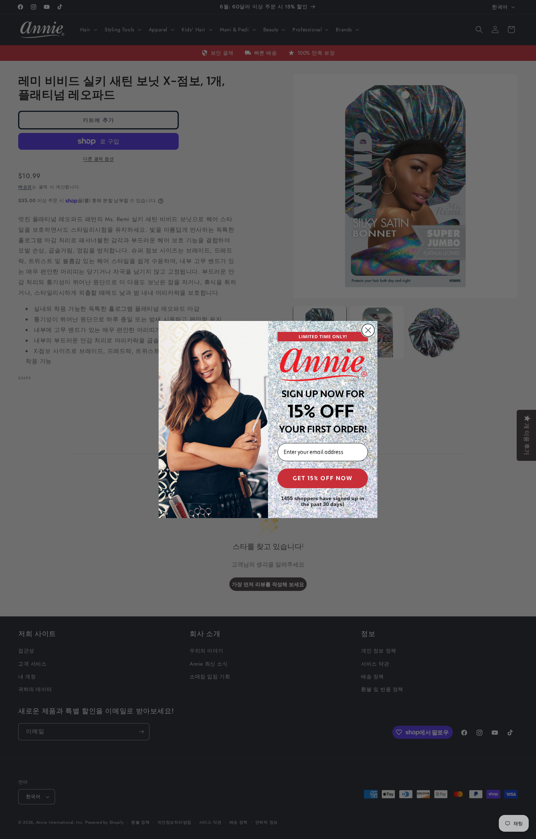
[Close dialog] (368, 330)
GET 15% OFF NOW (323, 478)
